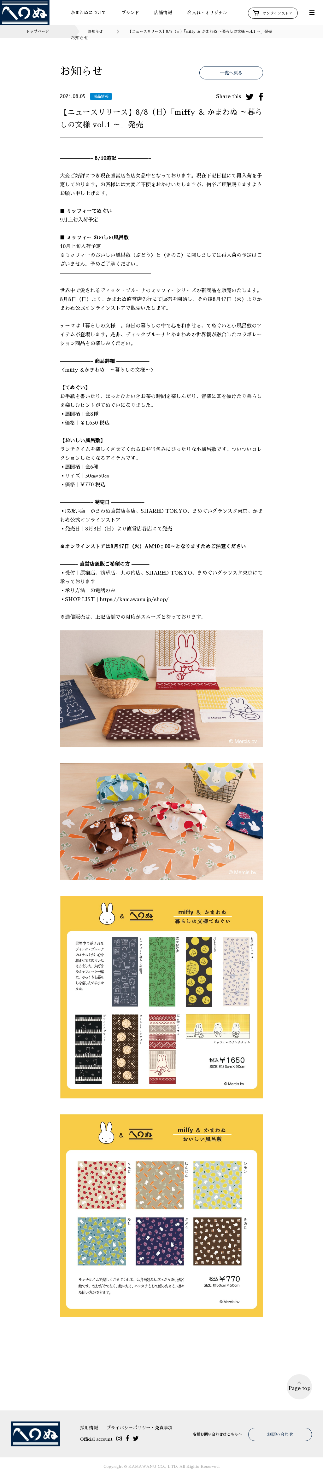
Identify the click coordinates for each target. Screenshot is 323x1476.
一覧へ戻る (231, 73)
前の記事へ (133, 1361)
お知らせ (79, 38)
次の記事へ (190, 1361)
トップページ (37, 31)
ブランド (130, 12)
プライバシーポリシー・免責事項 (139, 1428)
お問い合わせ (280, 1434)
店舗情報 (163, 12)
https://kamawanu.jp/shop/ (134, 599)
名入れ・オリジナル (207, 12)
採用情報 (89, 1428)
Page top (299, 1388)
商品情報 (101, 96)
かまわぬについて (88, 12)
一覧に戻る (161, 1388)
